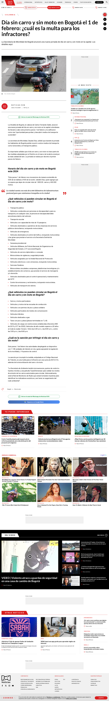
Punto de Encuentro (85, 2)
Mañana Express (32, 7)
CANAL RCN (99, 2)
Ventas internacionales (42, 683)
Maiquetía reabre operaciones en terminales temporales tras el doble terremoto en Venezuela (94, 635)
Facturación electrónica (43, 679)
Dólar (76, 127)
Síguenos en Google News (35, 402)
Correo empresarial (26, 685)
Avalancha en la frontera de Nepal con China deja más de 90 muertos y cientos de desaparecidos (87, 142)
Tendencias (68, 2)
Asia (76, 137)
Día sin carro (17, 389)
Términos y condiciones (53, 697)
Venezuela (87, 631)
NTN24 (56, 679)
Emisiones (7, 7)
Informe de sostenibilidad (43, 681)
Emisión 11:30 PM (102, 7)
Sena (42, 638)
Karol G (86, 645)
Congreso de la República (9, 436)
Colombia (19, 2)
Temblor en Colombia (77, 106)
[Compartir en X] (105, 24)
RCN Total (57, 681)
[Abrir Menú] (2, 2)
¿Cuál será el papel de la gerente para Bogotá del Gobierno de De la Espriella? (93, 567)
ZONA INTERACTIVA (95, 681)
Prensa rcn (24, 687)
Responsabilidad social (27, 679)
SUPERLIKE (93, 683)
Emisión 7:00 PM (79, 7)
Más (100, 535)
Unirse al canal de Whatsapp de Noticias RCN (35, 117)
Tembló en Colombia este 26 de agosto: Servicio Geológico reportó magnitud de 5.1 (84, 109)
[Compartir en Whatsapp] (105, 28)
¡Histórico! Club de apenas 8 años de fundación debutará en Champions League (17, 642)
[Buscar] (106, 2)
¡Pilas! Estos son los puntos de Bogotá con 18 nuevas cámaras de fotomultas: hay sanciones (90, 440)
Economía (59, 2)
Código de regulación (27, 683)
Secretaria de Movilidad (82, 436)
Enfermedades (88, 617)
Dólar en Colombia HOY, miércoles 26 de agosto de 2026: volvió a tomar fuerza (85, 130)
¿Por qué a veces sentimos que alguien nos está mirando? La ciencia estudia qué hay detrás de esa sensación (95, 622)
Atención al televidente (27, 681)
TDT (64, 679)
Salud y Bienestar (49, 2)
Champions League (7, 638)
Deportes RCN (38, 2)
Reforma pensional (80, 117)
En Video (10, 535)
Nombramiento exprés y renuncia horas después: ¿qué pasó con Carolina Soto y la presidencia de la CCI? (94, 579)
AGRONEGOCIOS (75, 683)
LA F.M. (56, 685)
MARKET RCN (94, 685)
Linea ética (39, 685)
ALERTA (56, 687)
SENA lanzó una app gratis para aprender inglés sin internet (58, 642)
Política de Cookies (71, 698)
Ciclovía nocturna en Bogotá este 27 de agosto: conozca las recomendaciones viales (54, 440)
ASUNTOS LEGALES (76, 681)
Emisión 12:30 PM (55, 7)
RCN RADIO (57, 683)
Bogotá (9, 389)
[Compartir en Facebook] (105, 19)
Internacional (28, 2)
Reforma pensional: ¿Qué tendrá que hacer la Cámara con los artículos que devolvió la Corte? (92, 555)
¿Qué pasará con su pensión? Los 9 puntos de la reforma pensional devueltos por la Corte (87, 120)
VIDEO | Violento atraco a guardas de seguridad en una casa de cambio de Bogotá (29, 579)
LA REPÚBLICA (75, 679)
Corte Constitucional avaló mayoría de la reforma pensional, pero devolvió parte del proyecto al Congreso (16, 441)
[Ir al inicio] (10, 2)
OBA (37, 687)
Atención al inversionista (28, 689)
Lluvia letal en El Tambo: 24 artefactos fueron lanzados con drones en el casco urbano (93, 543)
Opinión (76, 2)
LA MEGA (57, 691)
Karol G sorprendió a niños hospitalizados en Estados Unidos (94, 648)
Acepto (101, 698)
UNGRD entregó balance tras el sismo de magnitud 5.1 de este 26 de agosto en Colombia (85, 153)
